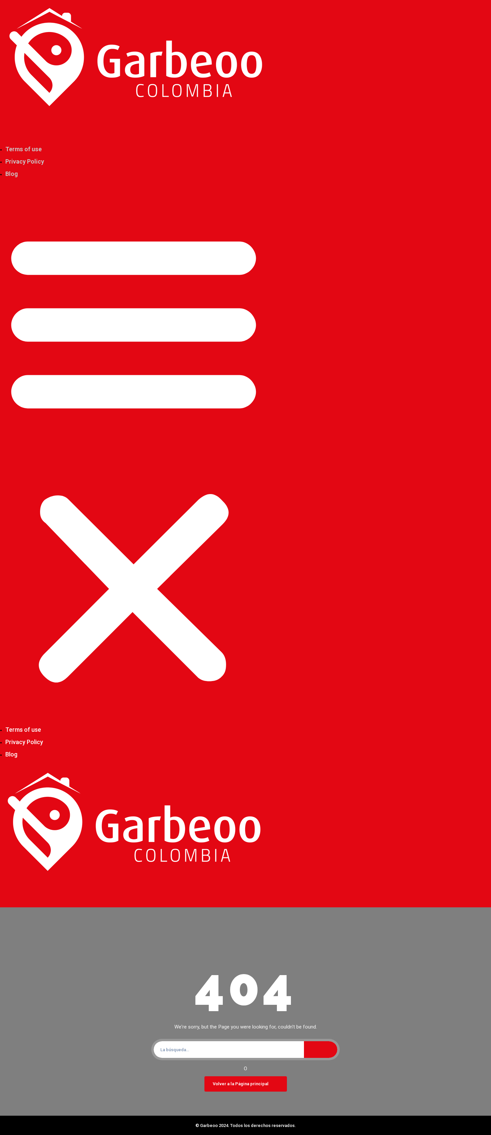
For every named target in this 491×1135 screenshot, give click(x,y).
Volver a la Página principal (241, 1083)
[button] (133, 455)
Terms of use (23, 149)
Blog (11, 173)
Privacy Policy (24, 161)
